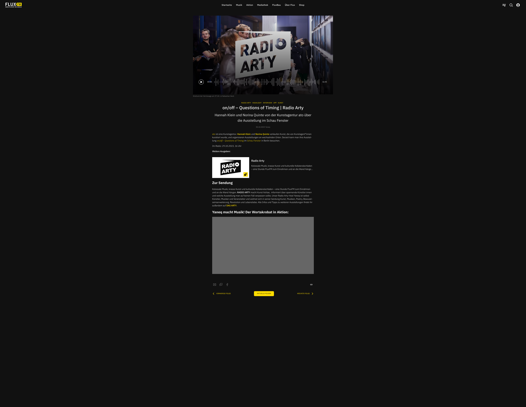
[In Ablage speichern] (311, 284)
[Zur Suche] (511, 5)
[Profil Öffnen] (518, 5)
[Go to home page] (13, 5)
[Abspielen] (201, 82)
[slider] (267, 82)
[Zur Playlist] (504, 5)
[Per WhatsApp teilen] (220, 284)
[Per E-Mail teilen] (214, 284)
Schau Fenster (254, 140)
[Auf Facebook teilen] (227, 284)
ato (213, 134)
